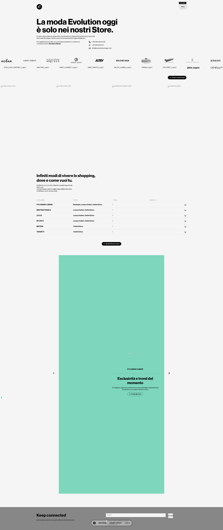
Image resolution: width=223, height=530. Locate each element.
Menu (183, 7)
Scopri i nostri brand (178, 77)
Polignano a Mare (135, 369)
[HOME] (94, 523)
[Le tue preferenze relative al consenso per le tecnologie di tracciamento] (1, 397)
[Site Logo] (39, 7)
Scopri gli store (136, 394)
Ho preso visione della (118, 521)
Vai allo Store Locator (112, 244)
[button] (54, 373)
